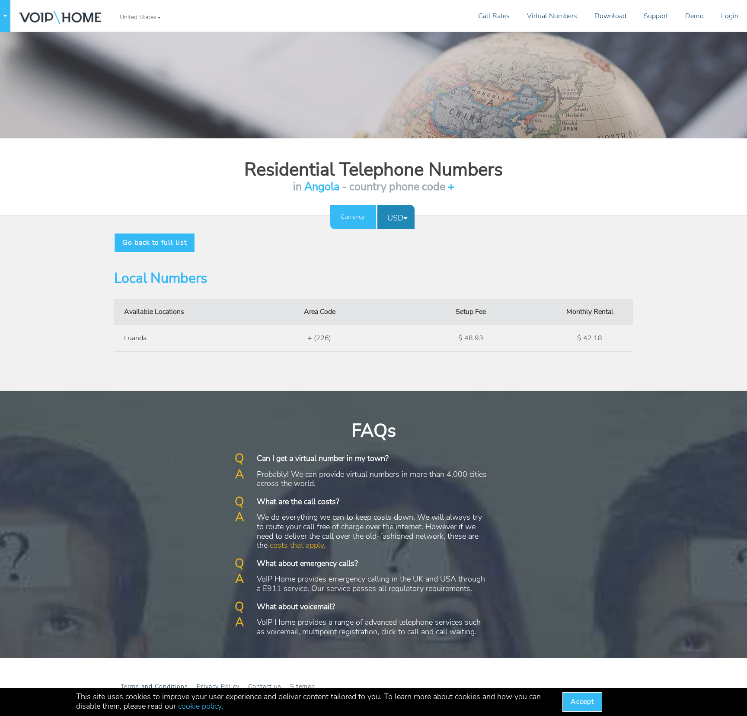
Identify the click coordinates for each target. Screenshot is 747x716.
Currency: (353, 217)
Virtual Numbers (552, 16)
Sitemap (302, 686)
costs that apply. (298, 545)
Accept (582, 701)
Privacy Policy (218, 686)
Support (656, 16)
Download (610, 16)
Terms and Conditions (154, 686)
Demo (694, 16)
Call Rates (494, 16)
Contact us (264, 686)
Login (729, 16)
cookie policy (199, 706)
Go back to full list (154, 242)
